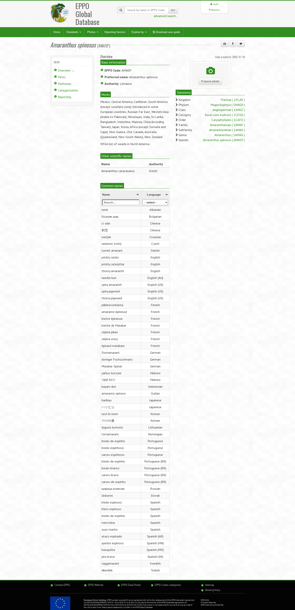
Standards (72, 32)
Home (56, 32)
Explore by (138, 32)
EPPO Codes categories (168, 585)
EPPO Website (95, 585)
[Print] (225, 43)
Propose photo (210, 81)
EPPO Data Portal (131, 585)
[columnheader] (121, 195)
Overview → (66, 70)
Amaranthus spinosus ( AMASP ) (224, 140)
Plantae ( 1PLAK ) (233, 100)
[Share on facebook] (232, 43)
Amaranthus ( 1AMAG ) (230, 135)
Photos (91, 32)
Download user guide (167, 32)
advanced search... (166, 16)
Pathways (64, 84)
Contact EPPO (62, 585)
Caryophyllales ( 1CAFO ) (228, 120)
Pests (62, 77)
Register (215, 9)
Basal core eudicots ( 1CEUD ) (225, 115)
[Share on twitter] (241, 43)
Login (216, 3)
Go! (173, 10)
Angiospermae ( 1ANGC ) (229, 110)
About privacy (212, 590)
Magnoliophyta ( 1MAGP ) (228, 105)
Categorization (68, 90)
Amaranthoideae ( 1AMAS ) (227, 130)
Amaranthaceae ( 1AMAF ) (227, 125)
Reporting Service (115, 32)
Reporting (64, 97)
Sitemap (209, 585)
